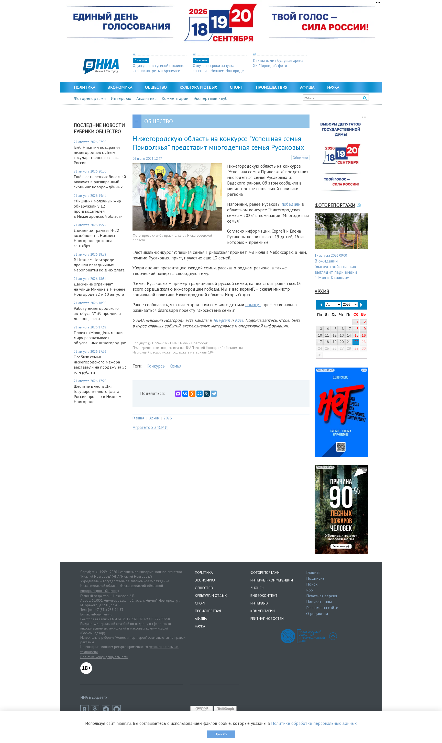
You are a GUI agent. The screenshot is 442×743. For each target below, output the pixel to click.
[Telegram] (214, 394)
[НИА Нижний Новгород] (101, 73)
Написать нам (319, 601)
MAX (239, 320)
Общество (156, 87)
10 (320, 335)
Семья (175, 366)
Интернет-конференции (271, 580)
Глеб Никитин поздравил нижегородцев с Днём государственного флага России (97, 155)
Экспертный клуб (210, 98)
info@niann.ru (101, 614)
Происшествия (271, 87)
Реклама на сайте (322, 607)
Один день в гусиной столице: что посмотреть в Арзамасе (158, 68)
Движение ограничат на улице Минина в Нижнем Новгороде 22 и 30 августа (99, 289)
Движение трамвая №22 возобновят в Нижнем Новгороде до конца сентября (96, 238)
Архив (154, 418)
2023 (168, 418)
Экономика (120, 87)
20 (342, 342)
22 (357, 342)
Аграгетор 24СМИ (150, 427)
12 (335, 335)
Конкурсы (156, 366)
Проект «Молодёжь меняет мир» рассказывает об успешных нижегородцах (100, 337)
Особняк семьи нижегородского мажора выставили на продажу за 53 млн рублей (100, 364)
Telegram (221, 320)
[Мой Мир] (199, 394)
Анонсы (257, 588)
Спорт (236, 87)
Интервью (121, 98)
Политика (84, 87)
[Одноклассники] (192, 394)
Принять (221, 734)
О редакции (317, 613)
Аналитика (146, 98)
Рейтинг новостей (267, 618)
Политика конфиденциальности (104, 657)
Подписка (315, 578)
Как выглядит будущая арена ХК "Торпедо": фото (278, 63)
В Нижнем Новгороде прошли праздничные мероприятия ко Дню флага (99, 264)
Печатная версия (321, 595)
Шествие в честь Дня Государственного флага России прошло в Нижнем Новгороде (97, 394)
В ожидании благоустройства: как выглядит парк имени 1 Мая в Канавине (336, 269)
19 (335, 342)
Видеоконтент (264, 595)
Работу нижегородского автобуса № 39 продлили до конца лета (97, 313)
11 (327, 335)
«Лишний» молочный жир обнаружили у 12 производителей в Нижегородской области (98, 208)
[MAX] (178, 394)
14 (349, 335)
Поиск (311, 584)
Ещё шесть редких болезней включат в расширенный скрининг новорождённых (100, 181)
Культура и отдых (198, 87)
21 (349, 342)
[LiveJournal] (207, 394)
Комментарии (175, 98)
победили (291, 204)
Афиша (307, 87)
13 (342, 335)
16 (364, 335)
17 (320, 342)
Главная (138, 418)
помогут (253, 304)
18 (327, 342)
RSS (309, 589)
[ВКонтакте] (185, 394)
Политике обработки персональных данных (314, 723)
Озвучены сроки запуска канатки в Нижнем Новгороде (218, 68)
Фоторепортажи (90, 98)
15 (357, 335)
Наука (333, 87)
